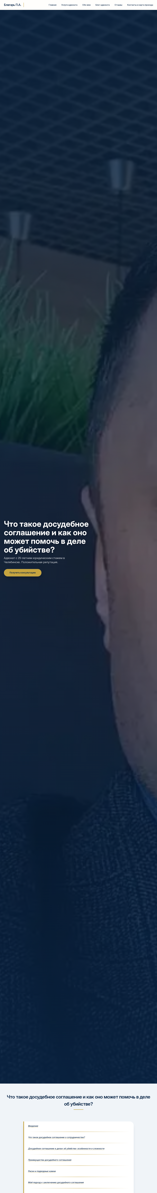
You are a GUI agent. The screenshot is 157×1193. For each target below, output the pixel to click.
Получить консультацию (23, 572)
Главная (52, 5)
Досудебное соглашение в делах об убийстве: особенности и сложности (66, 1148)
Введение (33, 1126)
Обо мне (86, 5)
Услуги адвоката (69, 5)
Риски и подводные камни (42, 1171)
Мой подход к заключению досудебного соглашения (56, 1182)
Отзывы (118, 5)
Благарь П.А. (12, 5)
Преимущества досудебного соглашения (49, 1160)
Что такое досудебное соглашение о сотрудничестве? (56, 1137)
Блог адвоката (103, 5)
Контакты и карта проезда (140, 5)
